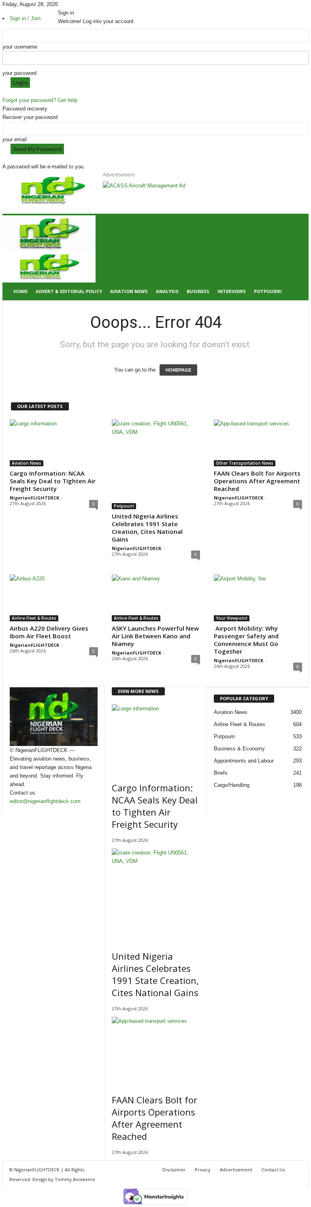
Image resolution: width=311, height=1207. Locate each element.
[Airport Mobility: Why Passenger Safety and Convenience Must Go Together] (258, 597)
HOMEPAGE (178, 370)
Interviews (231, 291)
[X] (72, 4)
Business (198, 291)
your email (14, 139)
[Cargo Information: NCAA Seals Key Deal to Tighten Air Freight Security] (54, 442)
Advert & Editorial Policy (69, 291)
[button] (296, 258)
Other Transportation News (244, 463)
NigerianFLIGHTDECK (34, 498)
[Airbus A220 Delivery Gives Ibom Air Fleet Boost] (54, 597)
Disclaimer (173, 1170)
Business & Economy (239, 749)
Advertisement (236, 1170)
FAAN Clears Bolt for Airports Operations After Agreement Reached (257, 481)
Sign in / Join (25, 18)
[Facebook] (61, 4)
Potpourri (268, 291)
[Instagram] (66, 4)
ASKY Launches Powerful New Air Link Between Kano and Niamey (155, 636)
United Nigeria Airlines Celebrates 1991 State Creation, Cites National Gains (147, 527)
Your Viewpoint (231, 618)
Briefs (221, 773)
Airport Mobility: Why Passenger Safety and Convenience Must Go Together (246, 639)
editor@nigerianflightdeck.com (45, 801)
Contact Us (273, 1170)
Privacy (203, 1170)
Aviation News (129, 291)
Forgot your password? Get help (39, 100)
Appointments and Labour (244, 761)
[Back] (81, 4)
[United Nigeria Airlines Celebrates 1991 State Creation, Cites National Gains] (156, 464)
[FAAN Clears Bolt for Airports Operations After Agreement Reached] (258, 442)
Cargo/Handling (231, 785)
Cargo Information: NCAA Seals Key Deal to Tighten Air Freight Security (53, 481)
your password (19, 73)
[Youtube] (77, 4)
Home (20, 291)
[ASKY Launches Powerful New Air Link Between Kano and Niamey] (156, 597)
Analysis (167, 291)
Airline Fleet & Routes (34, 618)
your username (19, 47)
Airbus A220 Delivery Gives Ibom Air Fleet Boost (49, 632)
